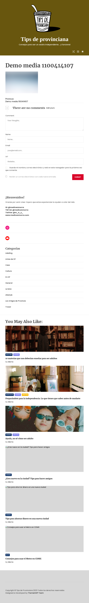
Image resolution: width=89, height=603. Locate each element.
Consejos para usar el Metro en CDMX (23, 558)
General (8, 283)
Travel (8, 307)
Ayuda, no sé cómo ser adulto (19, 438)
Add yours (50, 108)
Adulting (8, 253)
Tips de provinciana (44, 39)
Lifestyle (8, 295)
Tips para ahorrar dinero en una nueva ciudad (27, 518)
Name (8, 134)
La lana (8, 289)
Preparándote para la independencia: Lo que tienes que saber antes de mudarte (42, 398)
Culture (8, 271)
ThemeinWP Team (36, 593)
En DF (7, 277)
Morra (10, 362)
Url (6, 156)
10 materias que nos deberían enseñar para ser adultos (31, 358)
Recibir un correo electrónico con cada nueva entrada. (32, 176)
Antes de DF (10, 259)
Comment (9, 115)
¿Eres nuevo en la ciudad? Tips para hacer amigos (28, 478)
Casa (7, 265)
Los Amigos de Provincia (15, 301)
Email (7, 145)
